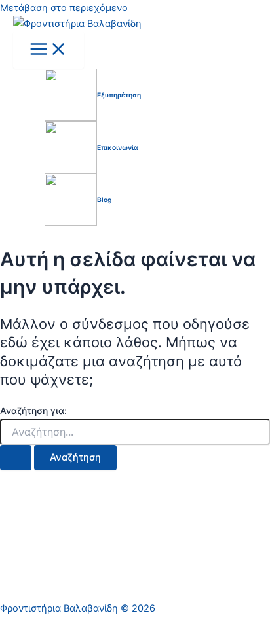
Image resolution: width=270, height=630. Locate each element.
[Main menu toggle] (48, 50)
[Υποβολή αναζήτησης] (15, 457)
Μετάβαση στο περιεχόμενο (64, 8)
